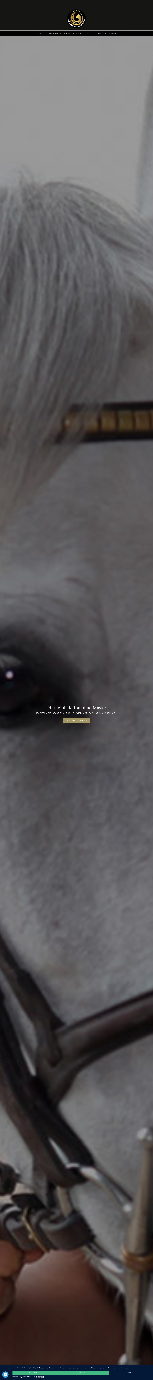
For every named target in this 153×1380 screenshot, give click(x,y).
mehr (130, 1373)
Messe (78, 33)
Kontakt (90, 33)
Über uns (66, 33)
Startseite (40, 33)
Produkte (53, 33)
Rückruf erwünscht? (108, 33)
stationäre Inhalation (76, 720)
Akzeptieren (81, 1373)
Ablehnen (33, 1373)
